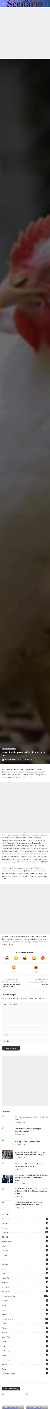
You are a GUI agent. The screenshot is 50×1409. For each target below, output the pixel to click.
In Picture (5, 1287)
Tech (3, 1346)
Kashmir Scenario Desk (13, 759)
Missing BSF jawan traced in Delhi (27, 1141)
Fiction (4, 1255)
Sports (4, 1342)
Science (5, 1332)
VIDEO (4, 1364)
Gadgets (5, 1264)
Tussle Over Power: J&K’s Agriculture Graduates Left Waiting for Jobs (28, 1203)
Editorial (5, 1237)
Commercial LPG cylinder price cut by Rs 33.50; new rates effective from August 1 (30, 1153)
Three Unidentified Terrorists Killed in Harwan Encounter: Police (29, 1165)
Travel (4, 1355)
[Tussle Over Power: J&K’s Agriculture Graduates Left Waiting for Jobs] (7, 1205)
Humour (5, 1282)
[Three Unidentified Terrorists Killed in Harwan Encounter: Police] (7, 1166)
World (4, 1369)
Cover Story (6, 1232)
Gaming (5, 1269)
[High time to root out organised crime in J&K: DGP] (7, 1119)
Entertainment (7, 1242)
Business (5, 1223)
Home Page (6, 1278)
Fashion (5, 1251)
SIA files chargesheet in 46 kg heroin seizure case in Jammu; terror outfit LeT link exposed (31, 1177)
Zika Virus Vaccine (8, 1374)
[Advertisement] (25, 33)
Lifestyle (5, 1301)
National (5, 1314)
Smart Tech (6, 1337)
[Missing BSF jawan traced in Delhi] (7, 1143)
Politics (4, 1328)
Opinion (4, 1323)
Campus (5, 1228)
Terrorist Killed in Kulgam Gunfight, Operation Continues (28, 1129)
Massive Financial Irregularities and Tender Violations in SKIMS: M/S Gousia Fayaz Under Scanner (31, 1191)
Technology (6, 1351)
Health (4, 1273)
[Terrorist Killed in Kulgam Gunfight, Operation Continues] (7, 1131)
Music (4, 1310)
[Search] (45, 3)
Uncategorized (7, 1360)
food (3, 1260)
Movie (4, 1305)
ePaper (4, 1246)
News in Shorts (7, 1319)
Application (6, 1219)
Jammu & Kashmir (9, 748)
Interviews (5, 1292)
